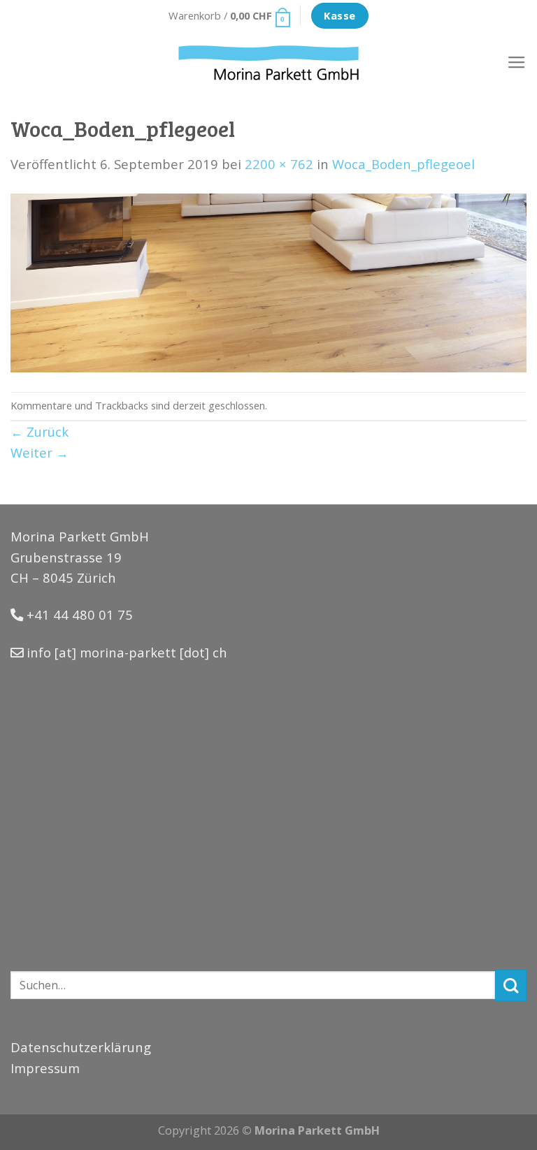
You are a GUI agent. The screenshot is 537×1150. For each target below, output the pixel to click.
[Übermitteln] (511, 985)
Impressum (45, 1068)
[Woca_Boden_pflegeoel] (268, 281)
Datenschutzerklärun (76, 1047)
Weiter (39, 452)
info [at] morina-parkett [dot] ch (127, 652)
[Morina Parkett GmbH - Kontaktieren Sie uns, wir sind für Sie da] (269, 63)
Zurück (39, 431)
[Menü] (517, 63)
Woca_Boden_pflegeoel (403, 164)
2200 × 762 (279, 164)
